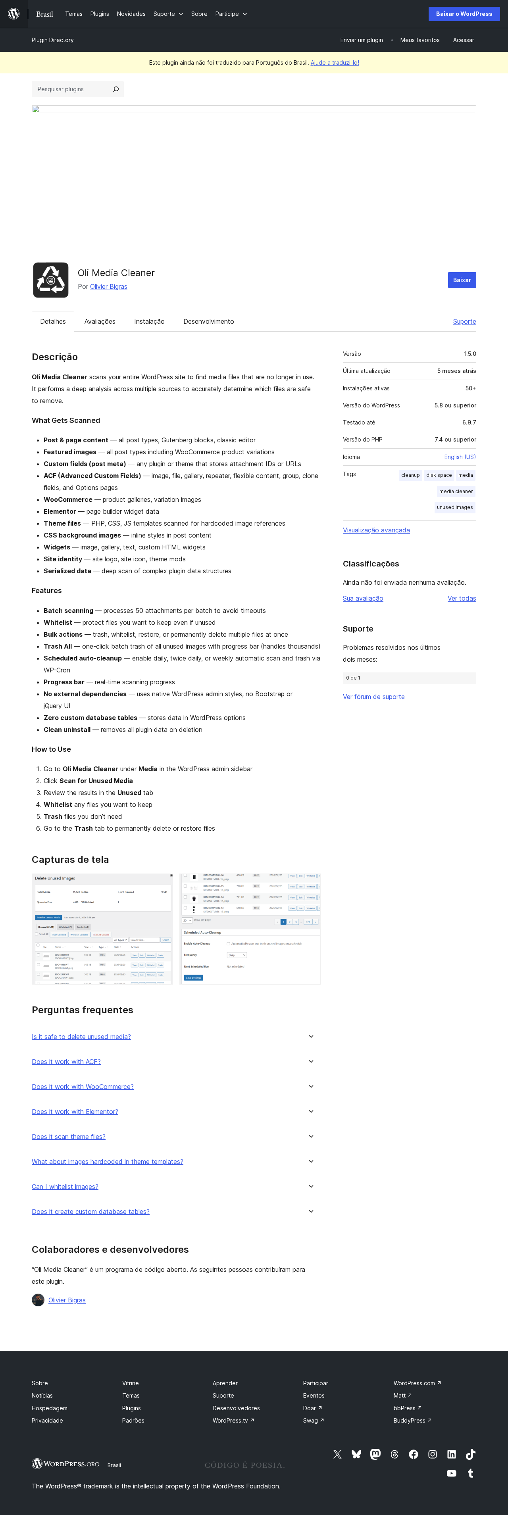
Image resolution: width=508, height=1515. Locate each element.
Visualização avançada (376, 530)
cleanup (410, 475)
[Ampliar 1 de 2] (162, 884)
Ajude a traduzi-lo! (335, 62)
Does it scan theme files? (69, 1137)
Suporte (464, 321)
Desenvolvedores (236, 1408)
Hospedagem (49, 1408)
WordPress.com (418, 1383)
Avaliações (100, 321)
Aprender (225, 1383)
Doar (313, 1408)
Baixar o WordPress (464, 13)
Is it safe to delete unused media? (81, 1037)
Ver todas (462, 598)
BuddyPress (413, 1420)
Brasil (114, 1465)
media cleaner (456, 491)
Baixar (462, 280)
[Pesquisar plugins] (116, 89)
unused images (455, 507)
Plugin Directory (53, 39)
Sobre (40, 1383)
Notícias (42, 1395)
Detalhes (53, 321)
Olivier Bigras (108, 286)
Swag (314, 1420)
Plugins (131, 1408)
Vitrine (130, 1383)
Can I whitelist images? (65, 1186)
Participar (315, 1383)
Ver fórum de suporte (374, 697)
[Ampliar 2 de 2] (310, 884)
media (465, 475)
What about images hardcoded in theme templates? (107, 1162)
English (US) (460, 456)
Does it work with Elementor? (75, 1112)
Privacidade (47, 1420)
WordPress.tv (234, 1420)
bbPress (408, 1408)
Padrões (133, 1420)
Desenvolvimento (208, 321)
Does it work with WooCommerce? (83, 1087)
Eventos (314, 1395)
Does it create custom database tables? (91, 1211)
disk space (439, 475)
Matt (403, 1395)
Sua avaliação (363, 598)
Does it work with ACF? (66, 1062)
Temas (131, 1395)
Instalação (149, 321)
